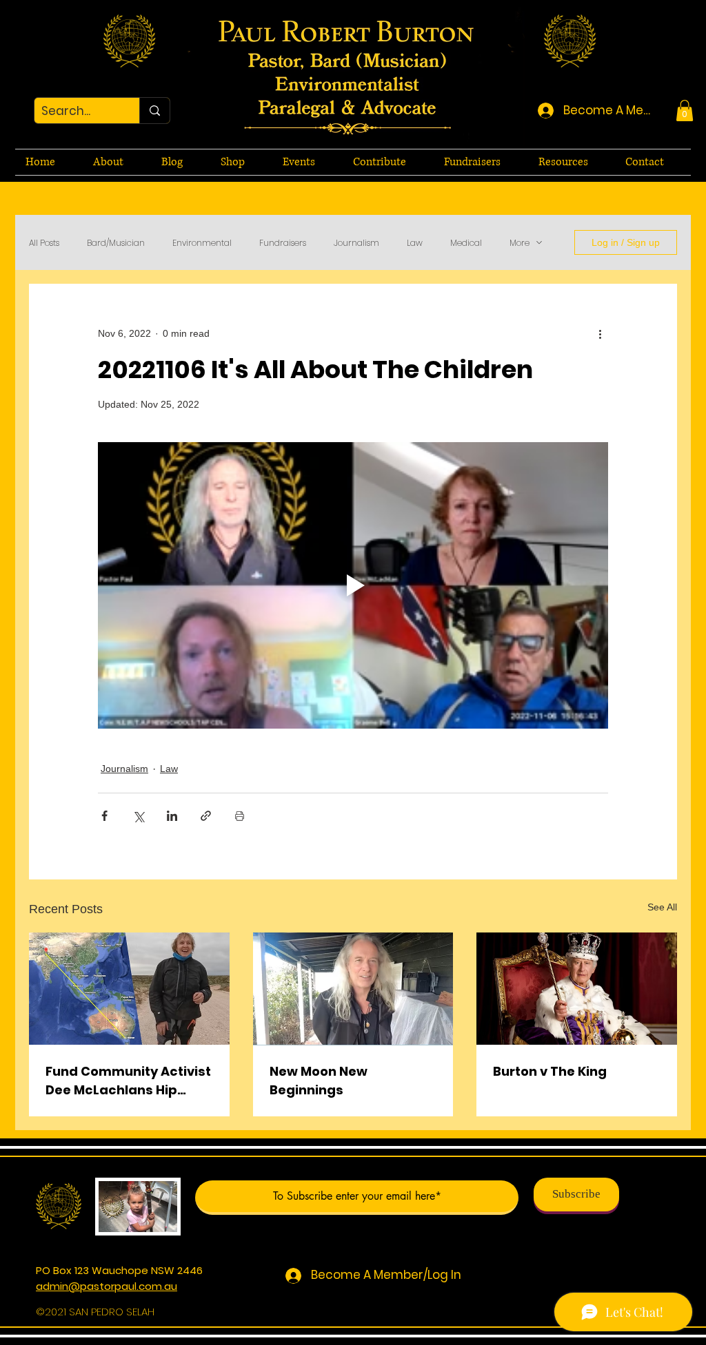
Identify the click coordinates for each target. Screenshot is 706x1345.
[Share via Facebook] (104, 815)
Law (415, 243)
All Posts (44, 243)
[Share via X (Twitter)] (138, 815)
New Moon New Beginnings (318, 1080)
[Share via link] (205, 815)
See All (662, 907)
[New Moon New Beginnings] (353, 988)
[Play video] (353, 585)
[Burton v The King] (576, 988)
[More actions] (600, 333)
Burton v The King (550, 1071)
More (520, 243)
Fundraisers (282, 243)
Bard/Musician (116, 243)
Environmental (202, 243)
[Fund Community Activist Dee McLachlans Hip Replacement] (129, 988)
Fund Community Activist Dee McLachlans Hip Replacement (128, 1081)
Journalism (356, 243)
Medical (466, 243)
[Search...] (154, 110)
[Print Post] (239, 815)
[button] (685, 110)
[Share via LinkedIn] (172, 815)
